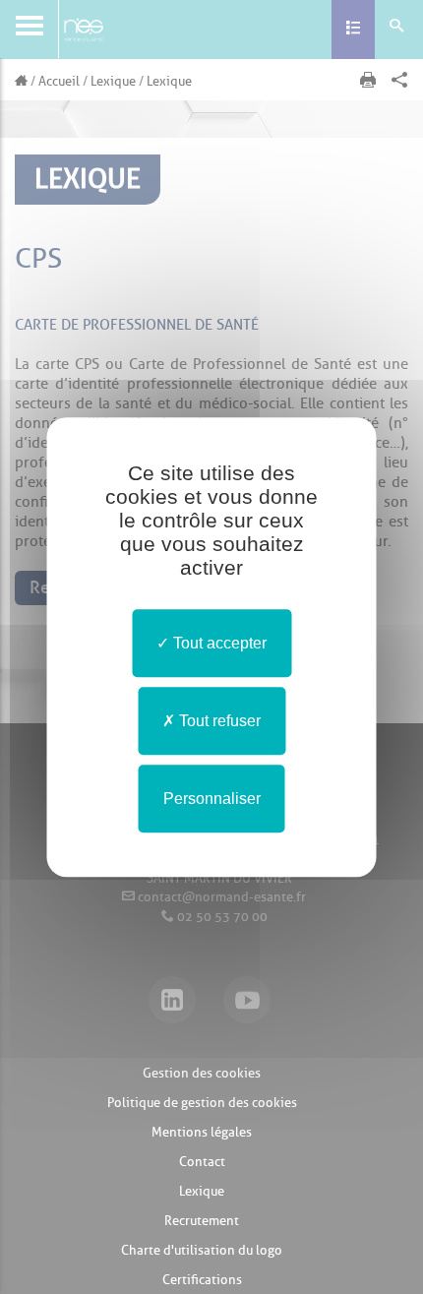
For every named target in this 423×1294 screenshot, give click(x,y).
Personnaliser (212, 798)
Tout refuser (218, 720)
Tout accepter (218, 643)
